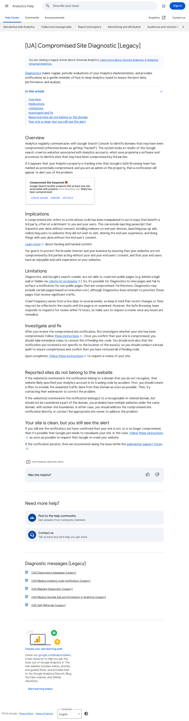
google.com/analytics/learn (54, 655)
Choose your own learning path (43, 648)
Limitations (35, 108)
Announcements (54, 17)
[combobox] (105, 6)
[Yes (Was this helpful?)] (147, 475)
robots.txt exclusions (63, 281)
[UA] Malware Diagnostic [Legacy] (52, 589)
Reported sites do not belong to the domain (58, 117)
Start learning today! (40, 688)
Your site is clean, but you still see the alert (57, 122)
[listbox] (69, 714)
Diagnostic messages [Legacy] (55, 563)
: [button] (34, 91)
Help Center (12, 17)
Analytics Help (23, 6)
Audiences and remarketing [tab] (164, 27)
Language (66, 709)
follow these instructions (66, 356)
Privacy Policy (26, 713)
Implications (36, 104)
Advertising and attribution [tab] (124, 27)
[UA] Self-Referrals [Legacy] (48, 605)
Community (32, 17)
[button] (6, 5)
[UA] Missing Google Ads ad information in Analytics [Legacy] (68, 597)
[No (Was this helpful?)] (157, 475)
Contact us (178, 17)
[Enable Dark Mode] (86, 713)
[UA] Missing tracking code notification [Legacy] (60, 581)
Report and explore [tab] (89, 27)
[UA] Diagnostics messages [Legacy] (53, 572)
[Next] (181, 27)
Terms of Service (44, 713)
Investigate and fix (40, 113)
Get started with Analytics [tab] (19, 27)
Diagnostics (33, 73)
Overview (34, 99)
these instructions (67, 336)
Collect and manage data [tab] (56, 27)
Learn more (33, 244)
